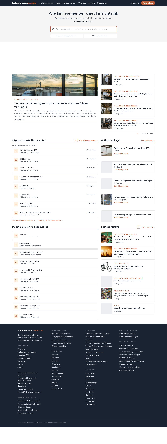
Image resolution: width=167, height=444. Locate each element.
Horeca (88, 358)
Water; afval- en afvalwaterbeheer (98, 346)
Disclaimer (21, 361)
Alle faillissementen (100, 36)
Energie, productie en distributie (98, 343)
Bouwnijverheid (91, 349)
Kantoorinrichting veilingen (130, 367)
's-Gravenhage (91, 383)
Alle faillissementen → (88, 140)
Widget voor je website (26, 352)
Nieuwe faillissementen (66, 3)
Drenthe (54, 355)
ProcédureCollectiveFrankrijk (29, 404)
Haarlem (88, 395)
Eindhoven (89, 380)
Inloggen (135, 3)
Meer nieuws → (148, 134)
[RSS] (138, 134)
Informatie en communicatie (97, 362)
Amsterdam (90, 373)
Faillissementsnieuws (127, 334)
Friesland (55, 361)
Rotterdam (89, 376)
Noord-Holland (57, 376)
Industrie (89, 340)
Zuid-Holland (56, 389)
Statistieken (102, 3)
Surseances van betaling (61, 343)
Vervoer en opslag (92, 355)
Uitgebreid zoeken (58, 346)
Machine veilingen (126, 345)
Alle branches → (91, 365)
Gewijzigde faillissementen (62, 337)
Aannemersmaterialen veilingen (132, 361)
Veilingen (82, 3)
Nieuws (92, 3)
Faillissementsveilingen (128, 337)
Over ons (21, 349)
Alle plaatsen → (91, 404)
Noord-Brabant (57, 373)
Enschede (89, 392)
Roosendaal (90, 398)
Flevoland (55, 358)
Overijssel (55, 380)
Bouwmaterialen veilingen (129, 355)
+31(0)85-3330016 (26, 390)
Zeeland (54, 386)
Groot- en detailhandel (94, 352)
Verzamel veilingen (127, 358)
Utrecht (54, 383)
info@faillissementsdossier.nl (30, 392)
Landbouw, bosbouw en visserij (97, 334)
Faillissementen (46, 3)
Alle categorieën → (127, 370)
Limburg (54, 370)
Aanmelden (148, 3)
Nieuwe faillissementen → (23, 220)
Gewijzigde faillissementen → (51, 220)
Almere (88, 386)
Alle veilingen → (148, 140)
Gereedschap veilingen (128, 348)
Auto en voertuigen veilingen (131, 352)
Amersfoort (90, 401)
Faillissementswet (24, 358)
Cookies (20, 368)
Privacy (20, 364)
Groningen (55, 367)
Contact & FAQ (23, 355)
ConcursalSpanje (24, 407)
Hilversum (89, 389)
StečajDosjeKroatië (25, 413)
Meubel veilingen (126, 364)
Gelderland (55, 364)
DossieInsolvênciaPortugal (28, 410)
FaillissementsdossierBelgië (28, 401)
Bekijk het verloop (84, 21)
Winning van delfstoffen (95, 337)
